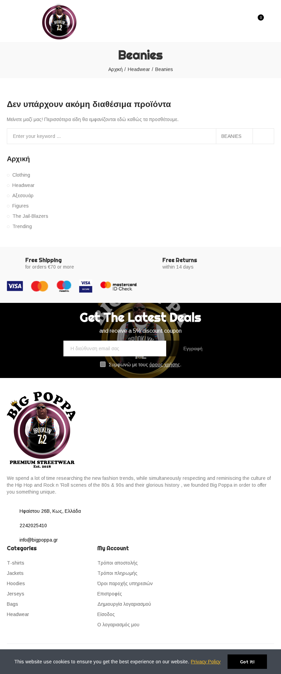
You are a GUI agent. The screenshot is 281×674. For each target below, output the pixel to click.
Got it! (247, 661)
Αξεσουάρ (23, 195)
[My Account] (270, 21)
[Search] (246, 21)
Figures (20, 206)
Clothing (21, 175)
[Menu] (11, 9)
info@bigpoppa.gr (39, 540)
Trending (22, 226)
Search (263, 136)
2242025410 (33, 525)
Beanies (231, 136)
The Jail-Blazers (30, 216)
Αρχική (18, 158)
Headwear (23, 185)
